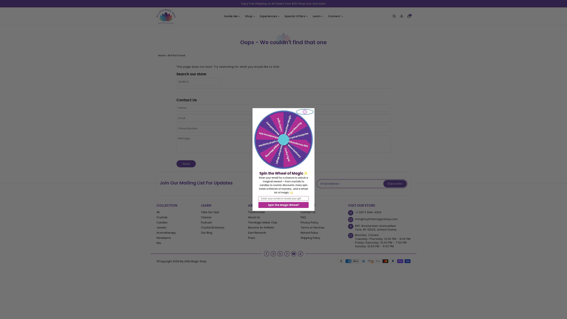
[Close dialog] (304, 111)
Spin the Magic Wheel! (283, 205)
